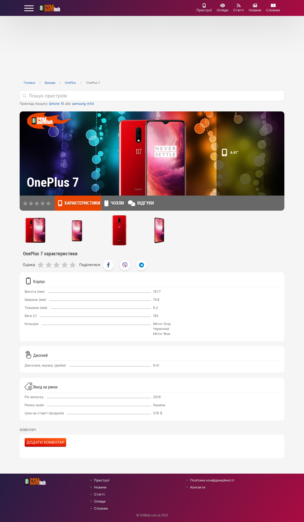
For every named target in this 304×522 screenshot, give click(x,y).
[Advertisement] (152, 47)
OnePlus (70, 82)
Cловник (273, 10)
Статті (238, 10)
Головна (29, 82)
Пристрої (204, 10)
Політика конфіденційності (212, 480)
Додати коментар (45, 442)
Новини (255, 10)
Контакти (197, 487)
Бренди (50, 82)
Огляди (222, 10)
